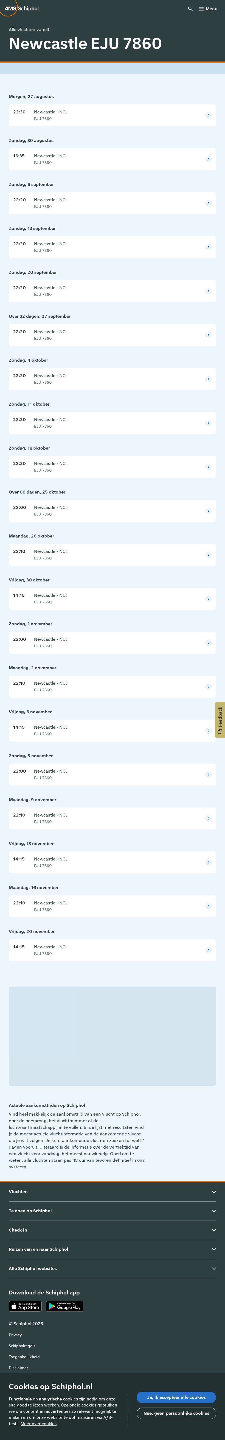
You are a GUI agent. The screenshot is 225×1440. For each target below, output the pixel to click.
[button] (220, 720)
